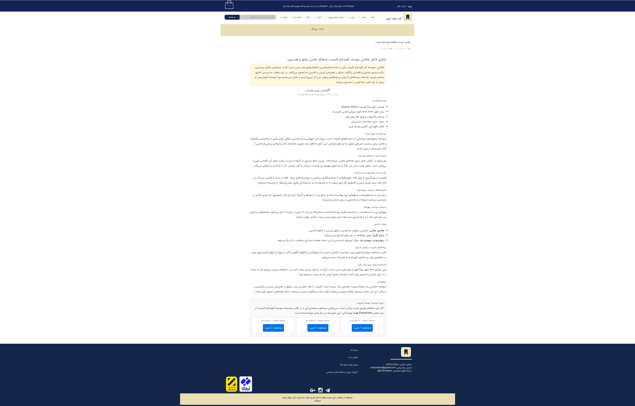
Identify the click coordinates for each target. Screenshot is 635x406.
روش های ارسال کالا (349, 364)
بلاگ (308, 17)
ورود (410, 6)
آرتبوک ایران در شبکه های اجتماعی (342, 372)
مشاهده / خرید (362, 327)
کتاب (364, 17)
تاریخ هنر (384, 48)
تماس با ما (296, 17)
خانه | (320, 29)
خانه (373, 17)
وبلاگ (314, 29)
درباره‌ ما (284, 17)
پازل (352, 17)
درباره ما (354, 350)
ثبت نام (401, 6)
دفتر (319, 17)
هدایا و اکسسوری (336, 17)
